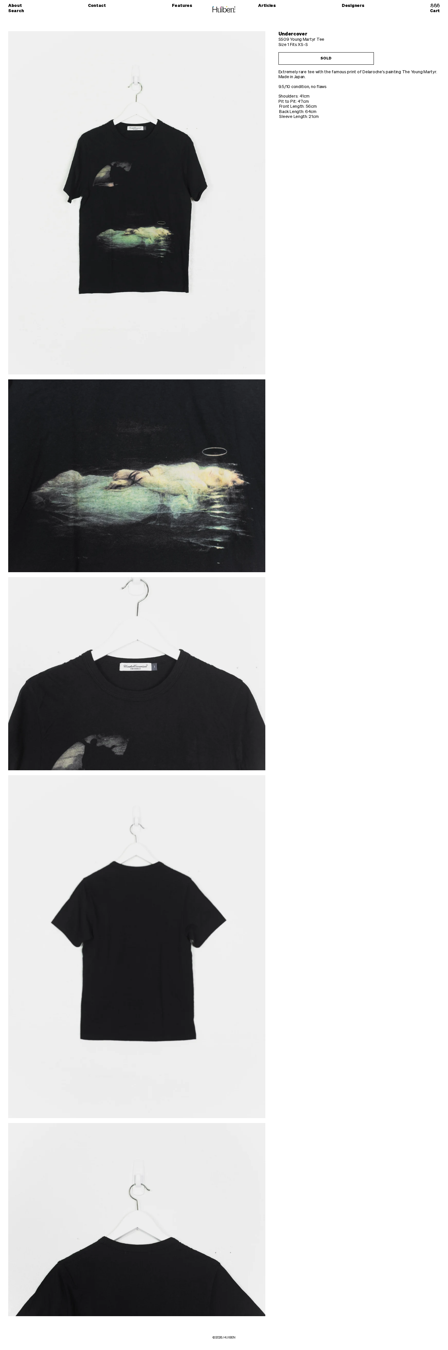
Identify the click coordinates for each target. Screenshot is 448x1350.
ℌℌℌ (435, 6)
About (15, 6)
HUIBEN (229, 1337)
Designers (353, 6)
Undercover (292, 34)
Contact (97, 6)
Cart (435, 11)
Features (182, 6)
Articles (267, 6)
